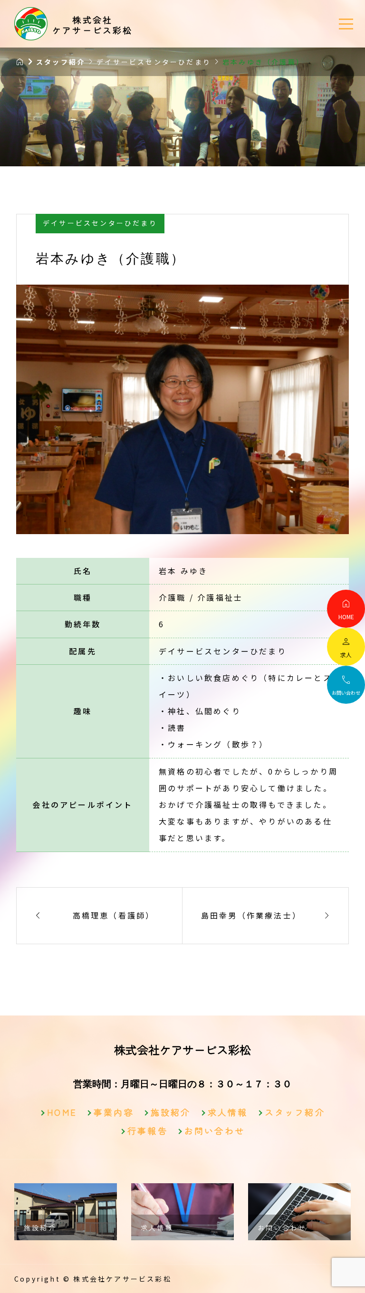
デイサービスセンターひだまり (100, 223)
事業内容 (114, 1112)
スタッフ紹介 (295, 1112)
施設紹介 (171, 1112)
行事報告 (147, 1130)
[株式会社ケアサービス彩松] (31, 23)
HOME (62, 1112)
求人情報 (228, 1112)
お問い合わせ (214, 1130)
